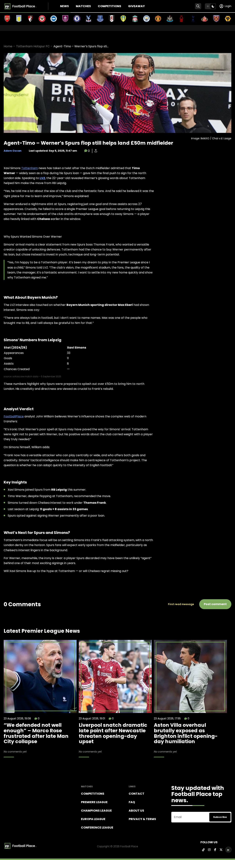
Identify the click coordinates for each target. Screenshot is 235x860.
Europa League (93, 819)
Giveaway (136, 6)
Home (8, 46)
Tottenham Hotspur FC (33, 46)
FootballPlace (14, 416)
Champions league (96, 810)
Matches (83, 6)
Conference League (97, 827)
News (64, 6)
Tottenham (29, 168)
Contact (136, 794)
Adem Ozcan (12, 151)
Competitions (109, 6)
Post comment (215, 604)
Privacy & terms (142, 819)
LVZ (42, 178)
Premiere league (94, 802)
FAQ (132, 802)
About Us (136, 810)
